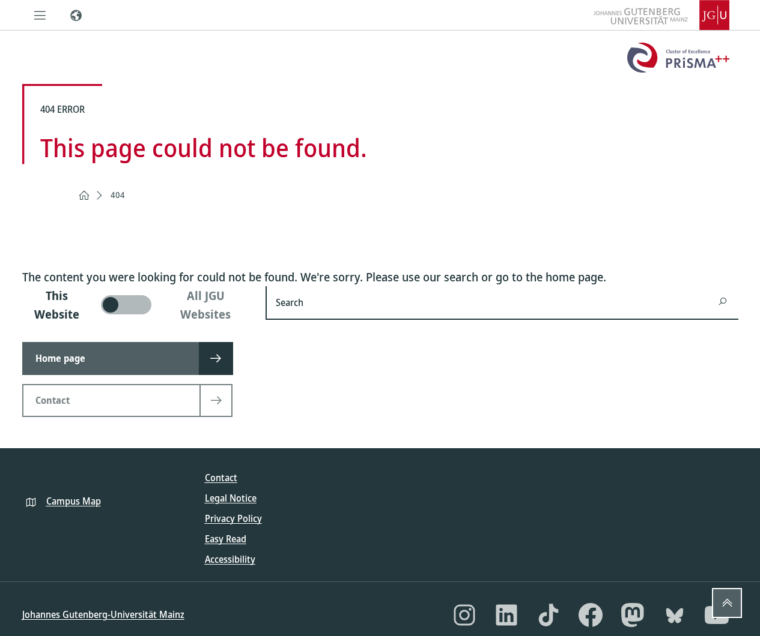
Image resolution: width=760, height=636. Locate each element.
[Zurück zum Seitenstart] (727, 603)
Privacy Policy (233, 518)
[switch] (136, 304)
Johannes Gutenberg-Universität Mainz (103, 614)
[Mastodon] (633, 615)
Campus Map (73, 501)
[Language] (76, 15)
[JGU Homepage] (661, 15)
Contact (221, 477)
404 (118, 194)
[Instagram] (464, 615)
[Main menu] (40, 15)
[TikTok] (549, 615)
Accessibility (230, 559)
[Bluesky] (675, 615)
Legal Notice (231, 498)
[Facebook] (591, 615)
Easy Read (225, 538)
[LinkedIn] (506, 615)
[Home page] (84, 195)
